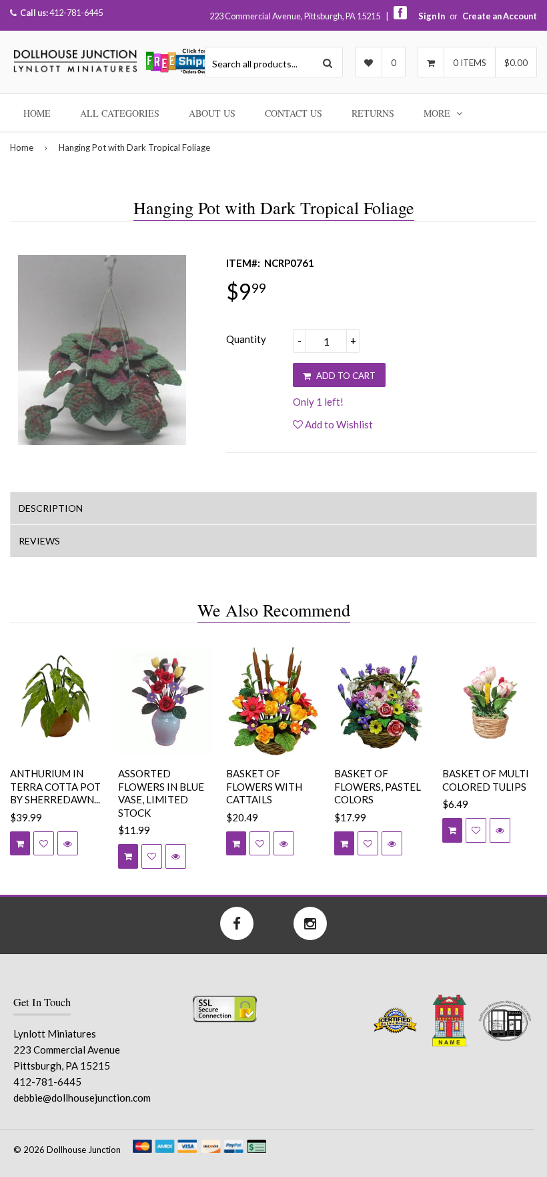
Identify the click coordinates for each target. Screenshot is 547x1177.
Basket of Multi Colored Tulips (485, 780)
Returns (373, 113)
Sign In (431, 16)
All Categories (119, 113)
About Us (212, 113)
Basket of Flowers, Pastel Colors (377, 786)
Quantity (246, 339)
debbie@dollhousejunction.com (82, 1098)
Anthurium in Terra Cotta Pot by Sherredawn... (55, 786)
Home (37, 113)
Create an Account (499, 16)
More (438, 113)
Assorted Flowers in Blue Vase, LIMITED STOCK (161, 793)
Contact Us (293, 113)
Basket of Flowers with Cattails (264, 786)
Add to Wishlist (338, 424)
